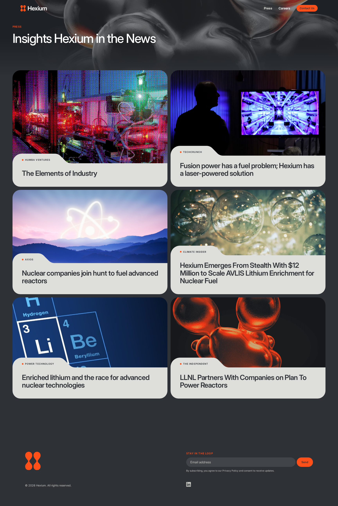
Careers (284, 8)
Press (268, 8)
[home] (33, 8)
